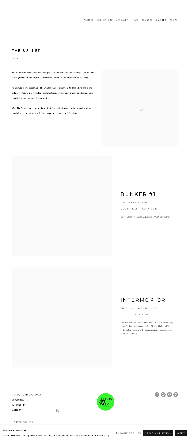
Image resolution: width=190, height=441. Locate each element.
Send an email (175, 394)
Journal (147, 20)
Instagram (163, 394)
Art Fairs (122, 20)
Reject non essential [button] (158, 433)
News (135, 20)
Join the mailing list (169, 394)
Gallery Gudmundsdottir (34, 20)
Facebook (157, 394)
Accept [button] (181, 433)
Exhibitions (105, 20)
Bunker (161, 20)
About (174, 20)
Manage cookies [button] (22, 422)
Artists (88, 20)
